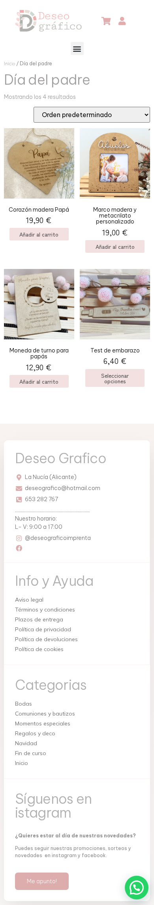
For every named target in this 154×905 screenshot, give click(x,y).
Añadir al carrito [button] (38, 234)
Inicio (9, 63)
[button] (77, 48)
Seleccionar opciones (115, 378)
